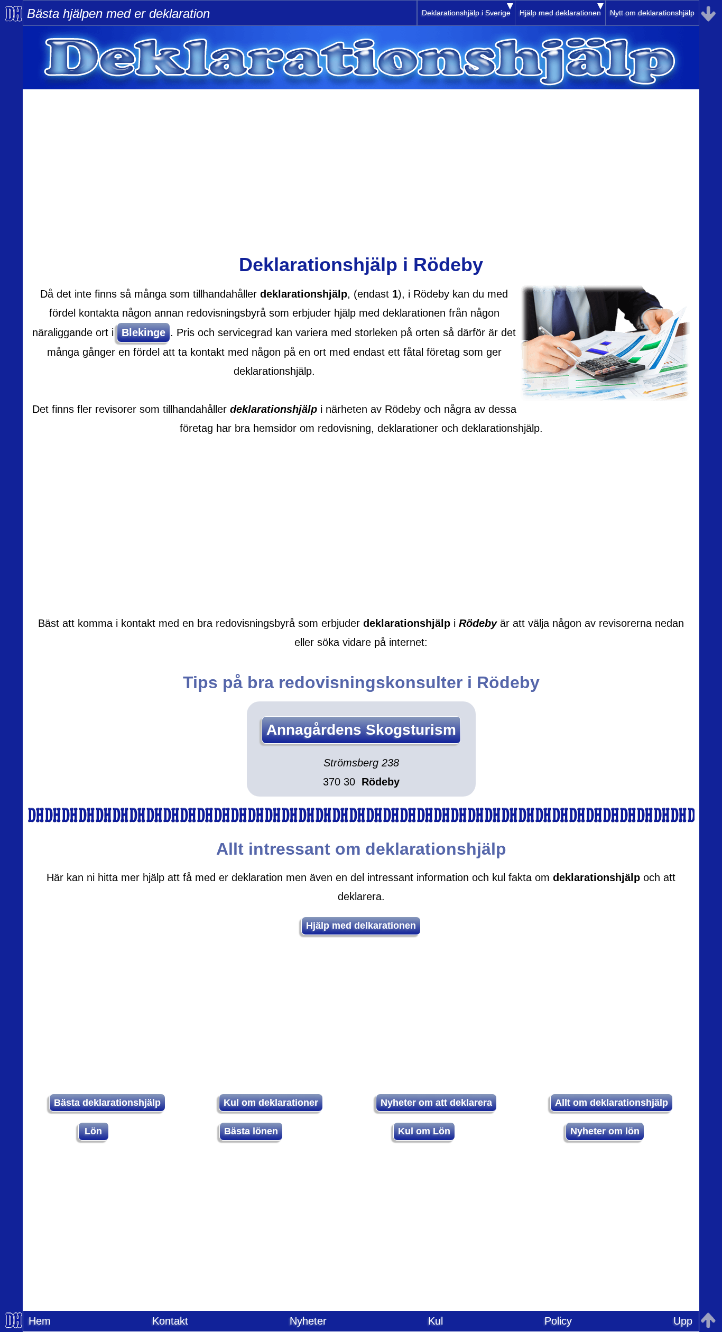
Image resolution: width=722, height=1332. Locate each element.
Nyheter (308, 1321)
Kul (435, 1321)
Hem (40, 1321)
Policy (558, 1321)
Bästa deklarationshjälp (107, 1102)
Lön (93, 1131)
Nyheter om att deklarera (436, 1102)
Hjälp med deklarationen (560, 12)
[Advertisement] (361, 163)
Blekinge (143, 332)
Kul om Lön (424, 1131)
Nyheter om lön (605, 1131)
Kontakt (170, 1321)
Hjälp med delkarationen (361, 925)
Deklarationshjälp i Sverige (466, 12)
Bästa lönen (251, 1131)
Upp (682, 1321)
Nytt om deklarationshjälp (652, 12)
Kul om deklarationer (271, 1102)
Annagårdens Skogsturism (361, 730)
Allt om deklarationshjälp (611, 1102)
